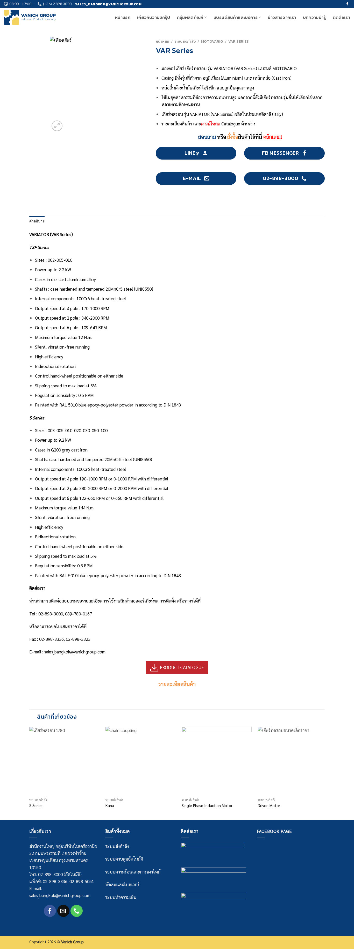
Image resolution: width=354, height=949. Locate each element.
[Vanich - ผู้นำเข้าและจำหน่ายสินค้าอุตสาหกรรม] (30, 17)
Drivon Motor (269, 805)
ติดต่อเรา (341, 17)
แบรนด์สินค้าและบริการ (236, 17)
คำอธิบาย (37, 221)
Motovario (212, 41)
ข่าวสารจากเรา (282, 17)
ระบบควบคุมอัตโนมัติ (124, 859)
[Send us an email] (63, 911)
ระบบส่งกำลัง (185, 41)
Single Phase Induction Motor (207, 805)
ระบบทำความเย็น (120, 897)
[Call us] (76, 911)
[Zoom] (57, 125)
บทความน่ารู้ (314, 17)
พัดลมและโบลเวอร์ (122, 884)
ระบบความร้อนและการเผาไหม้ (132, 872)
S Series (36, 805)
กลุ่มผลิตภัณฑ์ (190, 17)
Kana (109, 805)
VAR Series (238, 41)
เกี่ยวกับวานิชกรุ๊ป (153, 17)
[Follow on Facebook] (347, 4)
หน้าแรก (122, 17)
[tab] (37, 221)
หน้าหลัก (162, 41)
